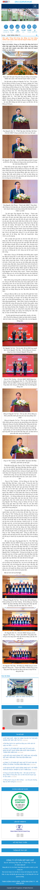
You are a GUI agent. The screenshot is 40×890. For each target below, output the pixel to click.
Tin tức (3, 35)
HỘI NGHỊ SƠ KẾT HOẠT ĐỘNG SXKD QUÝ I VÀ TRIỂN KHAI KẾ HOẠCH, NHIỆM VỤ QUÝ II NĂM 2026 (20, 768)
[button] (4, 15)
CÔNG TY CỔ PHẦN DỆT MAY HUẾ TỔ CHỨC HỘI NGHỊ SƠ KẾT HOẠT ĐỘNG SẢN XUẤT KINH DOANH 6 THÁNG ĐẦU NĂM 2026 (19, 750)
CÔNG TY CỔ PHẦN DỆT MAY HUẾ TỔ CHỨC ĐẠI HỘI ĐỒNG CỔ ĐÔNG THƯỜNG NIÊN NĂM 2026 (20, 763)
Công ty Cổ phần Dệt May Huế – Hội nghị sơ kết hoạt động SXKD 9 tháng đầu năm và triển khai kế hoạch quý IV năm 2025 (19, 774)
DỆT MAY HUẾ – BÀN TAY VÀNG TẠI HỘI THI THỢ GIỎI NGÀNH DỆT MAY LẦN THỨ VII (20, 739)
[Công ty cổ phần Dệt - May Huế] (20, 2)
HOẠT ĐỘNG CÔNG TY (13, 35)
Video (20, 707)
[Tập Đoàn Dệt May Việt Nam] (20, 828)
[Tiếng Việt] (4, 1)
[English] (6, 1)
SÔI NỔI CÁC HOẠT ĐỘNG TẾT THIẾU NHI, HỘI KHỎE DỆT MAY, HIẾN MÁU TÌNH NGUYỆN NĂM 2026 (20, 756)
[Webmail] (9, 1)
